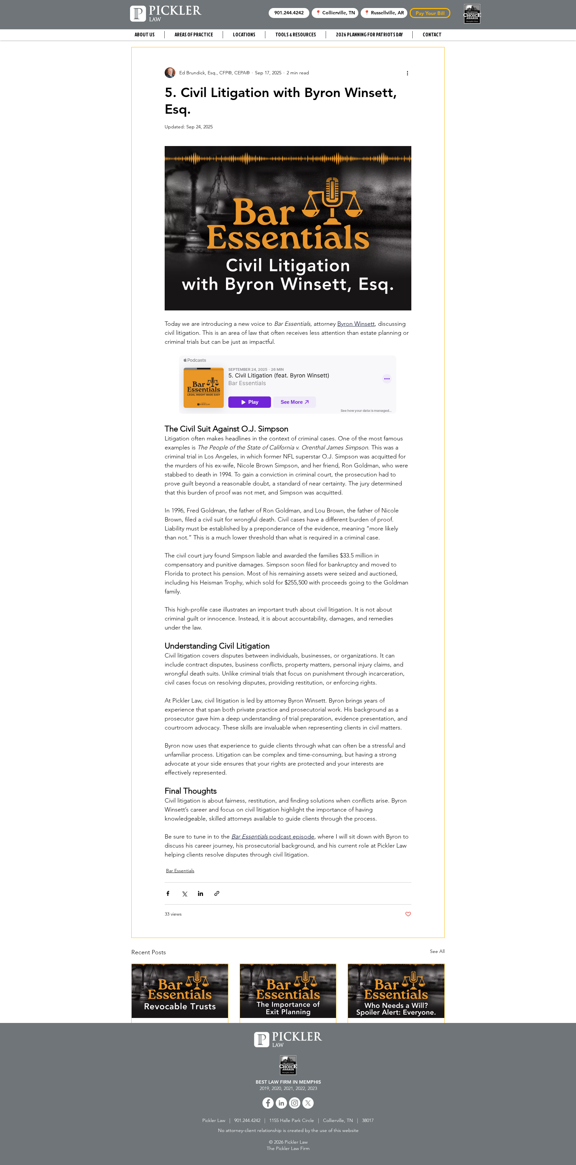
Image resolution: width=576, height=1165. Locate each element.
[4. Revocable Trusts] (180, 991)
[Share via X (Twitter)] (184, 893)
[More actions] (407, 73)
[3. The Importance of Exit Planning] (288, 991)
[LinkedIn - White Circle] (281, 1103)
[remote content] (288, 385)
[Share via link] (217, 893)
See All (437, 951)
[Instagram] (294, 1103)
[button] (289, 13)
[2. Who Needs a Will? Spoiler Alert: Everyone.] (396, 991)
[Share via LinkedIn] (200, 893)
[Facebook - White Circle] (268, 1103)
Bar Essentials (180, 871)
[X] (308, 1103)
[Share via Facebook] (168, 893)
